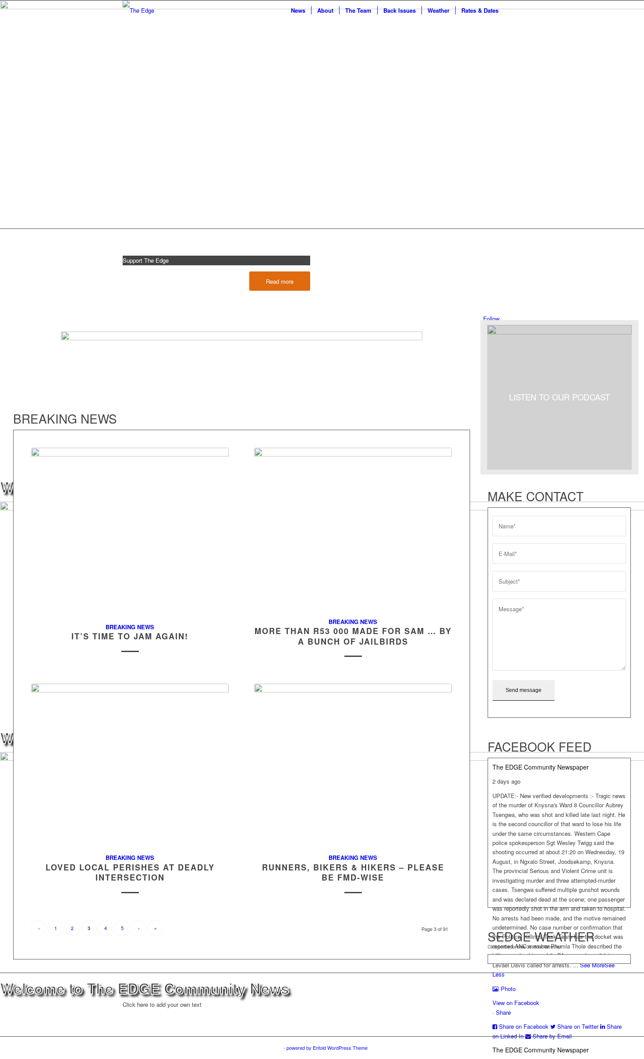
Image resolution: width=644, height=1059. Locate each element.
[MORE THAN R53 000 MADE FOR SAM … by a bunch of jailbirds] (353, 528)
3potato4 (273, 1047)
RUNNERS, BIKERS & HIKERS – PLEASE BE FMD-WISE (353, 873)
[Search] (512, 10)
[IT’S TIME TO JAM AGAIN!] (130, 530)
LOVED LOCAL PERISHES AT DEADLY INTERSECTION (130, 873)
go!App (250, 1047)
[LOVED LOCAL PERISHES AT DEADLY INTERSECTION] (130, 764)
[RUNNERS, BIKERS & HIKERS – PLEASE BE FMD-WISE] (353, 764)
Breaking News (130, 627)
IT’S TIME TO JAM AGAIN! (129, 636)
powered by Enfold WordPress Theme (327, 1047)
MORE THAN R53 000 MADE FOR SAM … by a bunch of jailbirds (353, 636)
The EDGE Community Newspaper (540, 767)
